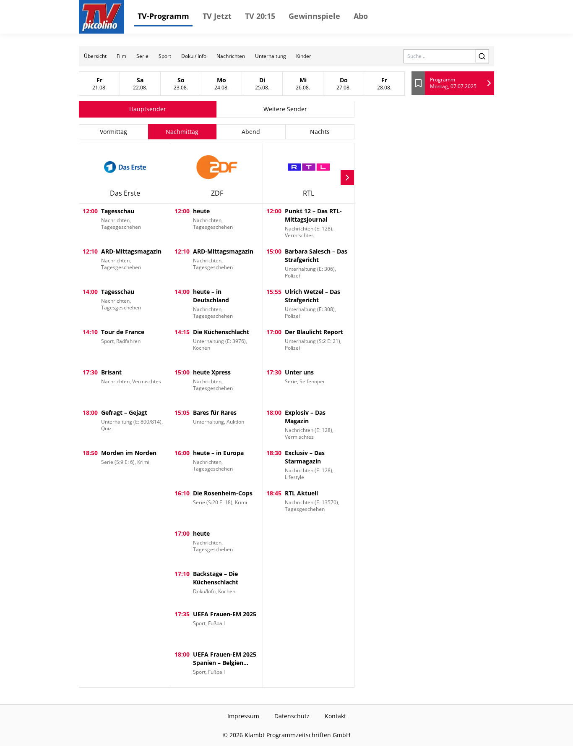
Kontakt (335, 716)
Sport (165, 56)
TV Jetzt (217, 16)
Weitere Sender (285, 109)
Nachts (320, 132)
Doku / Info (193, 56)
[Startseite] (101, 17)
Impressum (243, 716)
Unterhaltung (270, 56)
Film (121, 56)
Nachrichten (230, 56)
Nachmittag (182, 132)
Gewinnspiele (314, 16)
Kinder (303, 56)
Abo (361, 16)
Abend (251, 132)
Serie (142, 56)
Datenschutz (292, 716)
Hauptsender (147, 109)
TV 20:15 (260, 16)
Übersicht (95, 56)
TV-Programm (163, 16)
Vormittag (113, 132)
